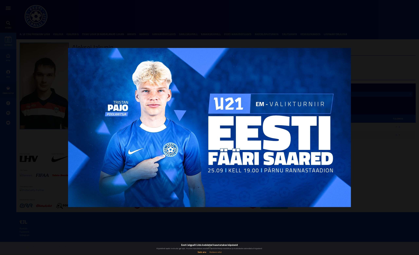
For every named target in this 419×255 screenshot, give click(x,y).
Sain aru (202, 252)
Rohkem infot (216, 252)
